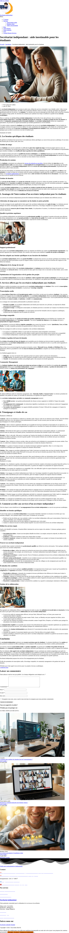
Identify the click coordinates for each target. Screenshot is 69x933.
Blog (4, 27)
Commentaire (4, 686)
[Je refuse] (34, 932)
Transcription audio (12, 22)
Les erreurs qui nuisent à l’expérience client (11, 853)
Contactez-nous (4, 667)
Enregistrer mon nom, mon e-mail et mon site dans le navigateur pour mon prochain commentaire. (28, 699)
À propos (5, 19)
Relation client (10, 24)
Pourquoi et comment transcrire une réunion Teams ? (14, 802)
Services (5, 21)
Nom (2, 689)
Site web (2, 696)
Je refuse (16, 932)
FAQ (4, 31)
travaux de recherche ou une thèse (34, 163)
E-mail (2, 692)
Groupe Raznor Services (9, 33)
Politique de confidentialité (26, 932)
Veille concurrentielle (12, 25)
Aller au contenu (4, 0)
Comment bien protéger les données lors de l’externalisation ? (16, 759)
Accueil (2, 44)
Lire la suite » (3, 761)
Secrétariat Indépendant (6, 15)
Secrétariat (8, 44)
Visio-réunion (7, 28)
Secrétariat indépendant (8, 900)
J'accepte (10, 932)
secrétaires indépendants (12, 173)
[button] (34, 16)
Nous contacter (7, 30)
